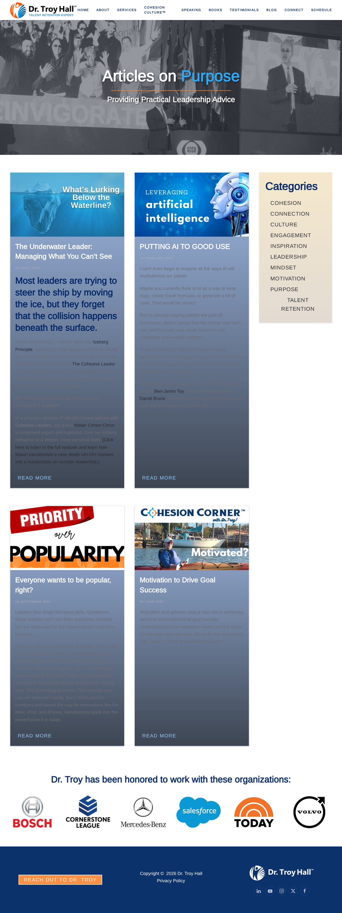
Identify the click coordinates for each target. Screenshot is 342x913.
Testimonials (244, 10)
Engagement (290, 235)
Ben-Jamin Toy (168, 391)
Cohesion (285, 203)
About (103, 10)
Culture (283, 224)
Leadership (288, 257)
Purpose (284, 289)
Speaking (191, 10)
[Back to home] (44, 10)
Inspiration (288, 246)
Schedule (321, 10)
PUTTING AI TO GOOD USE (185, 246)
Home (83, 10)
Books (215, 10)
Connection (290, 214)
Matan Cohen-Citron (94, 425)
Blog (271, 10)
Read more (35, 478)
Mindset (283, 267)
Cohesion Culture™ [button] (155, 10)
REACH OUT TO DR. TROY (60, 879)
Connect (294, 10)
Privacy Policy (171, 880)
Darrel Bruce (152, 398)
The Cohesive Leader (93, 363)
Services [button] (127, 10)
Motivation (287, 278)
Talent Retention (298, 304)
